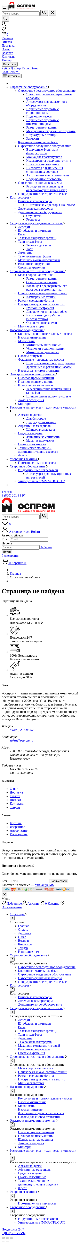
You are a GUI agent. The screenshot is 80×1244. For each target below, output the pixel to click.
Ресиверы (33, 219)
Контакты (8, 56)
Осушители (34, 216)
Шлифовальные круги (41, 429)
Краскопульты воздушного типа (48, 160)
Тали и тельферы (30, 241)
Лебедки (24, 227)
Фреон (22, 455)
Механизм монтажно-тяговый (39, 260)
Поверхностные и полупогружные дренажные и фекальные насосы (50, 365)
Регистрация (10, 555)
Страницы (17, 914)
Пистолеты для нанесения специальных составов (44, 169)
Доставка (8, 45)
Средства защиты (30, 433)
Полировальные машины (35, 381)
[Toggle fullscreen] (7, 1237)
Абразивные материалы (34, 426)
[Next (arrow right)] (7, 1241)
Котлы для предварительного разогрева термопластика (46, 287)
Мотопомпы (26, 341)
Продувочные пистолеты (44, 179)
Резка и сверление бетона (36, 300)
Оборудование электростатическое (42, 193)
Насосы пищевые (30, 356)
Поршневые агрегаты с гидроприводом (42, 110)
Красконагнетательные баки (38, 142)
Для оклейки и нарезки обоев (46, 311)
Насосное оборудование (27, 330)
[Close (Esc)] (3, 1237)
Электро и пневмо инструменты (33, 374)
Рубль (6, 68)
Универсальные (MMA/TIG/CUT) (41, 481)
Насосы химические (32, 337)
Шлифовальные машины (35, 385)
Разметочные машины (41, 127)
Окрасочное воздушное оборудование (44, 146)
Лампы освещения (31, 400)
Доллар (16, 68)
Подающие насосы (39, 116)
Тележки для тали (38, 245)
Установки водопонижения (45, 348)
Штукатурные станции (42, 135)
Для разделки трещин (41, 422)
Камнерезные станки (41, 297)
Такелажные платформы (35, 256)
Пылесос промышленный (36, 378)
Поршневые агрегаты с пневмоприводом (42, 121)
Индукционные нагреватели (38, 470)
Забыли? (46, 547)
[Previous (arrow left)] (3, 1241)
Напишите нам (28, 951)
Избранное (17, 827)
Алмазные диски (30, 415)
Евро (25, 68)
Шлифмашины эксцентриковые (48, 396)
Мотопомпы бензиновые (43, 345)
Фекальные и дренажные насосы (41, 359)
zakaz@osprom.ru (21, 740)
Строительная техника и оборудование (37, 271)
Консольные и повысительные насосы (45, 333)
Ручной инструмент (40, 308)
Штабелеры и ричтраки (34, 230)
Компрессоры (20, 197)
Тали (29, 249)
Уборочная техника (24, 459)
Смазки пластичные (32, 444)
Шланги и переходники (42, 164)
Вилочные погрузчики (34, 263)
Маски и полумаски (40, 440)
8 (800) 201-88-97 (22, 729)
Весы (21, 234)
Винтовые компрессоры (35, 201)
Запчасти (32, 138)
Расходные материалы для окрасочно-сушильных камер (46, 188)
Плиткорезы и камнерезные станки (42, 293)
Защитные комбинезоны (43, 437)
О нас (6, 49)
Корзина (16, 823)
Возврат (7, 53)
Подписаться (58, 881)
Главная (7, 38)
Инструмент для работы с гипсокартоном (44, 317)
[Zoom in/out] (11, 1237)
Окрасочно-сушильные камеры (40, 182)
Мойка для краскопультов (44, 157)
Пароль (7, 543)
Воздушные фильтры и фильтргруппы (42, 151)
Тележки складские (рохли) (37, 238)
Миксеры (24, 403)
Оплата (7, 42)
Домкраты (25, 252)
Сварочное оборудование (28, 466)
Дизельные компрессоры (35, 208)
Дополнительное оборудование (40, 212)
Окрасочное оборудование (29, 87)
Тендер (6, 60)
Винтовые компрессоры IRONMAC (51, 205)
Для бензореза (36, 418)
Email (5, 539)
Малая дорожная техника (35, 275)
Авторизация (19, 830)
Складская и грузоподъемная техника (36, 223)
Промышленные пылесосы (37, 462)
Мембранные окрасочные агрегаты (50, 131)
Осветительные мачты (41, 282)
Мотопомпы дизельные (42, 352)
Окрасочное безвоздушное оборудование (46, 90)
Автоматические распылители (47, 175)
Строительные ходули (41, 322)
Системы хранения (31, 267)
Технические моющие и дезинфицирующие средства (38, 449)
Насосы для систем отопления (39, 370)
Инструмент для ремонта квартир (41, 304)
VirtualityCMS (44, 885)
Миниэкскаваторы (31, 326)
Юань (34, 68)
